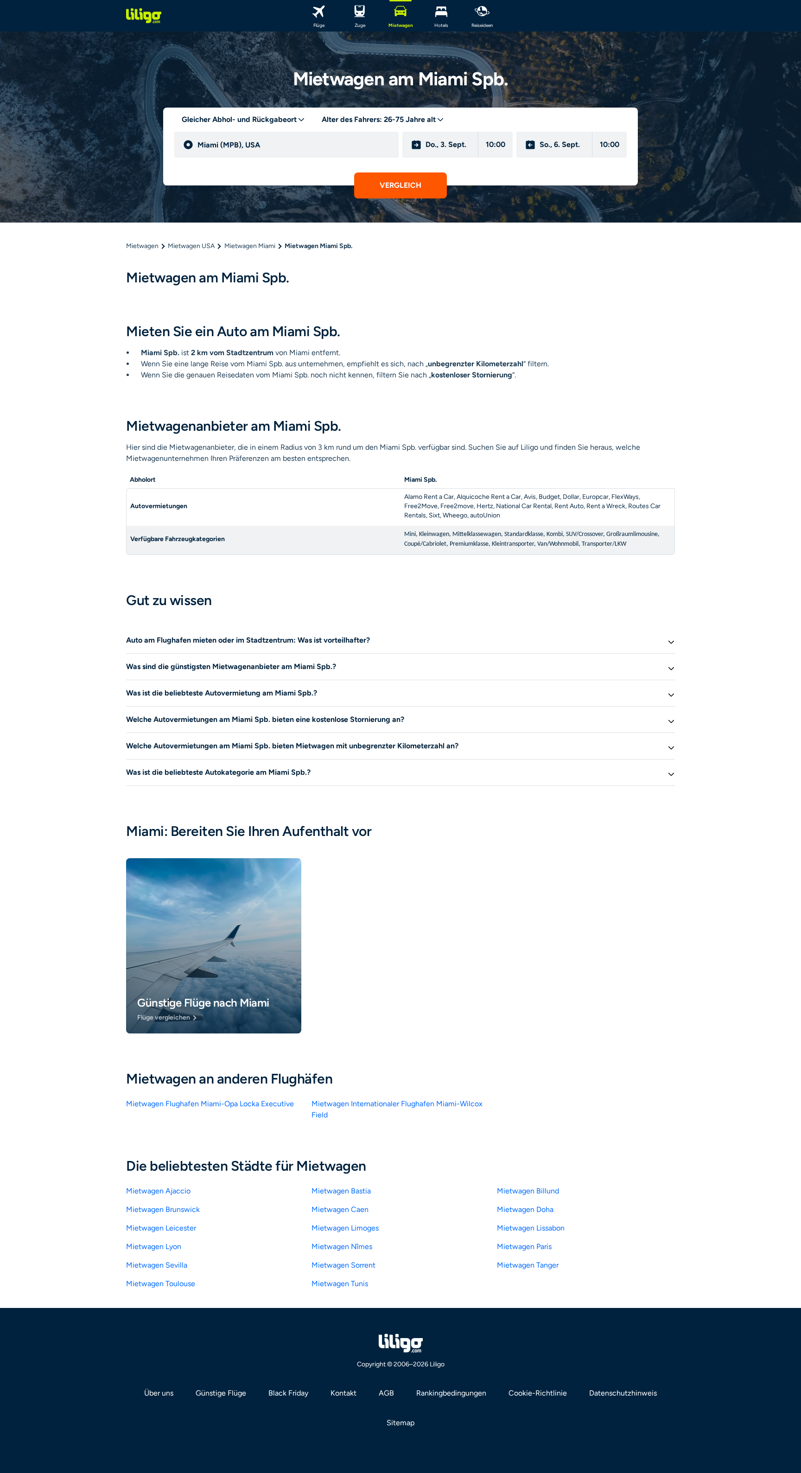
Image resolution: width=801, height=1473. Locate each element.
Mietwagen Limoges (345, 1228)
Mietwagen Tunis (340, 1283)
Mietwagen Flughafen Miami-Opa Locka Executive (210, 1103)
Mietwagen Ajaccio (158, 1190)
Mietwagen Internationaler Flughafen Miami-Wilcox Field (397, 1109)
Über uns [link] (158, 1393)
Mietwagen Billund (528, 1190)
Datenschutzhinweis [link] (623, 1393)
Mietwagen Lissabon (531, 1228)
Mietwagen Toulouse (160, 1283)
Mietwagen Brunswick (163, 1209)
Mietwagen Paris (524, 1246)
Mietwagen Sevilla (156, 1265)
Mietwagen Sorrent (343, 1265)
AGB (386, 1393)
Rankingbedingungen (451, 1393)
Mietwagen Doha (525, 1209)
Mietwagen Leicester (161, 1228)
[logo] (143, 16)
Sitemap (400, 1422)
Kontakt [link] (343, 1393)
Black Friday (288, 1393)
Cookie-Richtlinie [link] (538, 1393)
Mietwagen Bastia (341, 1190)
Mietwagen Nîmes (342, 1246)
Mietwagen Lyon (153, 1246)
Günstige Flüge (221, 1393)
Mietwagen (142, 246)
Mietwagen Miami (249, 246)
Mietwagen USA (191, 246)
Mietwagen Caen (340, 1209)
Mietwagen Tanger (528, 1265)
